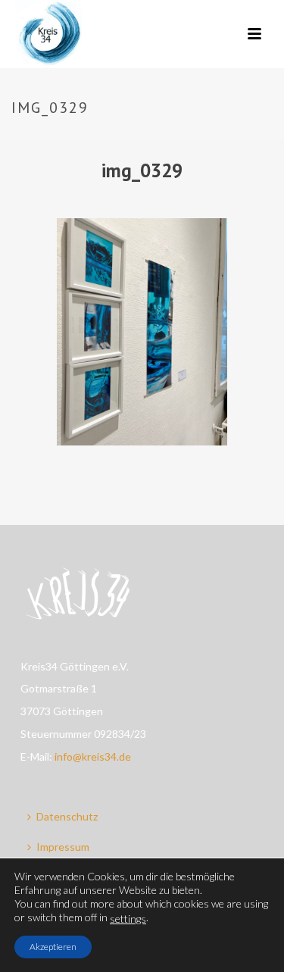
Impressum (62, 846)
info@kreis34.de (93, 756)
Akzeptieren (53, 946)
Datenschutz (67, 816)
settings (128, 918)
